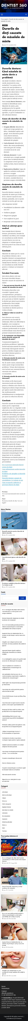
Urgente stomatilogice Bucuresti (12, 758)
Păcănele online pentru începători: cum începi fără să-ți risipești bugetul (13, 725)
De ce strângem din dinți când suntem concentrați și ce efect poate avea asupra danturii (13, 611)
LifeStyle (5, 25)
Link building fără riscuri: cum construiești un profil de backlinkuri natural (13, 718)
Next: (12, 501)
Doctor (4, 986)
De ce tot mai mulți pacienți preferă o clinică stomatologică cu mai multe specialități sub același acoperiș (13, 626)
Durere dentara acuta (8, 763)
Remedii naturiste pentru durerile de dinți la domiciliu (13, 532)
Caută (3, 592)
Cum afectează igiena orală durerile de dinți (14, 558)
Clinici (4, 798)
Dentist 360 (14, 5)
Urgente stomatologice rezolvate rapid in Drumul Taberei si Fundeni (14, 768)
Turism (4, 831)
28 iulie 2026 (13, 918)
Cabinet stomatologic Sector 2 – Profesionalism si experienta (11, 732)
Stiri (3, 828)
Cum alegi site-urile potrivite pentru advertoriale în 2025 (13, 690)
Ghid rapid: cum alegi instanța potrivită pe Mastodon (14, 683)
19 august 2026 (13, 863)
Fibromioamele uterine (9, 774)
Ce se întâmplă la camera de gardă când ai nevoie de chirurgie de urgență (14, 660)
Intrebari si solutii (7, 810)
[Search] (26, 14)
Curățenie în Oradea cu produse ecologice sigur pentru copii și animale (13, 739)
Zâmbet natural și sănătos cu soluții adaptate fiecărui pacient (13, 745)
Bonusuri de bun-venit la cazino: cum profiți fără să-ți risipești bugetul (13, 710)
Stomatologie (5, 988)
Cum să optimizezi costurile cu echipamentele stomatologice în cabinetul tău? (11, 667)
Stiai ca (4, 825)
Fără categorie (6, 804)
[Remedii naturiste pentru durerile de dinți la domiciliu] (14, 520)
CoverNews (9, 1018)
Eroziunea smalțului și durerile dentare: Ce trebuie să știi (13, 584)
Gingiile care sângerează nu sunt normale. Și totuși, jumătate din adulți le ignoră (14, 643)
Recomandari (6, 816)
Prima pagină (4, 19)
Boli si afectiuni (7, 795)
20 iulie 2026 (10, 947)
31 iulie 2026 (10, 890)
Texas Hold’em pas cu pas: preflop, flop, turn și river (14, 697)
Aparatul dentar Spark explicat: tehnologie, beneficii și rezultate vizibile (11, 652)
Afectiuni (5, 792)
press (5, 45)
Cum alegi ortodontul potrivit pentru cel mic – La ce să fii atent (13, 752)
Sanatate (4, 819)
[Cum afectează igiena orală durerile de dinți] (14, 546)
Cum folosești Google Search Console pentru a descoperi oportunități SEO (13, 703)
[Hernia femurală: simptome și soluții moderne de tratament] (14, 876)
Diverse (4, 801)
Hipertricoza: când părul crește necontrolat (11, 780)
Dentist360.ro (7, 998)
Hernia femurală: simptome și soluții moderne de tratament (13, 619)
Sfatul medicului (7, 822)
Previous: (13, 494)
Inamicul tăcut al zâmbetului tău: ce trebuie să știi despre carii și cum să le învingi (13, 635)
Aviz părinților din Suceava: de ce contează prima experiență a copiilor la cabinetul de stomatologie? (14, 676)
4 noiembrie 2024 (12, 45)
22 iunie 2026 (13, 975)
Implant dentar (6, 807)
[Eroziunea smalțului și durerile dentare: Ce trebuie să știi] (14, 572)
